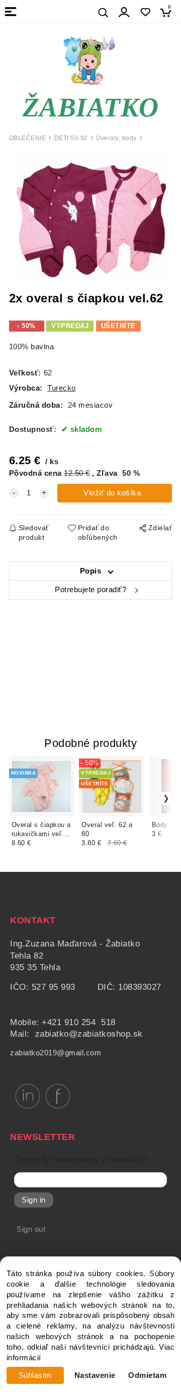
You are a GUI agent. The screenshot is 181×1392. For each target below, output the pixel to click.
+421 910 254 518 (79, 1022)
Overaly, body (116, 138)
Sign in (34, 1200)
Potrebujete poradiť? (90, 590)
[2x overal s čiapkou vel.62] (90, 218)
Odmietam (147, 1375)
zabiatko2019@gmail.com (55, 1053)
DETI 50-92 (71, 138)
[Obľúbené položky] (145, 12)
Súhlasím (35, 1375)
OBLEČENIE (27, 138)
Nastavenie (95, 1375)
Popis (91, 571)
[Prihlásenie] (124, 12)
